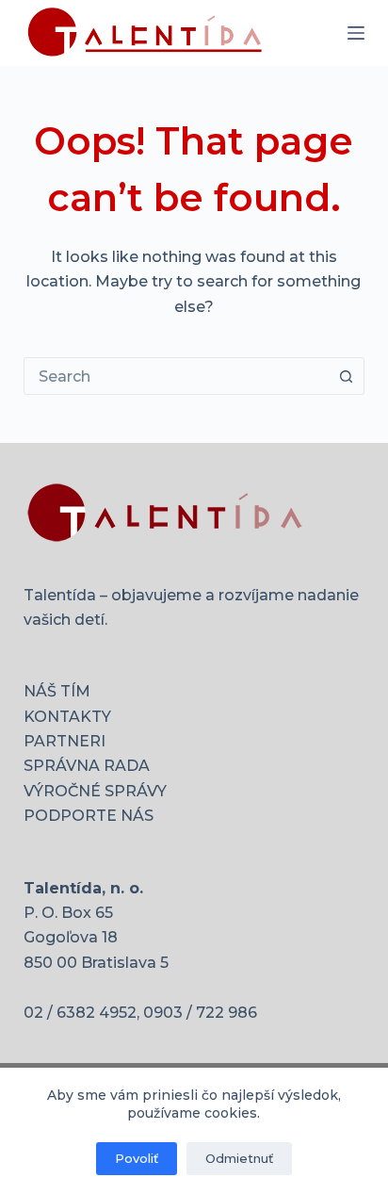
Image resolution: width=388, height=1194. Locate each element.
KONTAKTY (67, 717)
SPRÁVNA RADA (87, 766)
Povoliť (136, 1158)
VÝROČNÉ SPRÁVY (95, 791)
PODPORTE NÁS (89, 816)
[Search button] (346, 376)
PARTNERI (64, 741)
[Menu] (356, 33)
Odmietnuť (239, 1158)
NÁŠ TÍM (57, 691)
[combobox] (176, 376)
